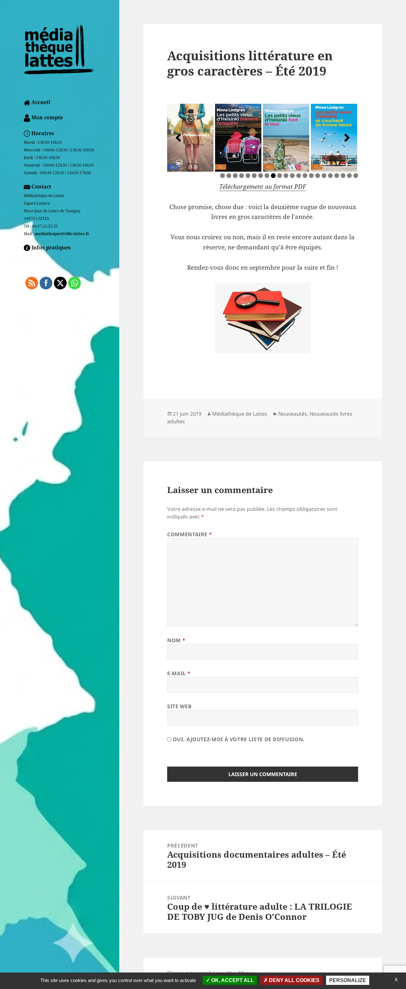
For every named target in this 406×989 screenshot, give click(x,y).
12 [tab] (293, 175)
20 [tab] (343, 175)
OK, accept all (232, 980)
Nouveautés (292, 413)
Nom (176, 640)
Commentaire (189, 534)
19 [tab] (337, 175)
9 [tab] (273, 175)
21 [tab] (350, 175)
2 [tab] (228, 175)
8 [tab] (267, 175)
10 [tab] (280, 175)
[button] (178, 137)
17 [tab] (324, 175)
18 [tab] (331, 175)
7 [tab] (260, 175)
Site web (179, 706)
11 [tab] (286, 175)
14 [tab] (305, 175)
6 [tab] (254, 175)
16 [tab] (318, 175)
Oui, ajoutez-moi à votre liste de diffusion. (238, 739)
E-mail (178, 673)
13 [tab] (299, 175)
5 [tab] (248, 175)
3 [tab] (235, 175)
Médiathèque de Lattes (239, 413)
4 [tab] (241, 175)
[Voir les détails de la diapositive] (190, 138)
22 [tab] (356, 175)
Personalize (347, 980)
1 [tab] (222, 175)
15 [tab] (312, 175)
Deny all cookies (293, 980)
